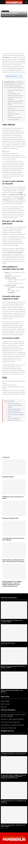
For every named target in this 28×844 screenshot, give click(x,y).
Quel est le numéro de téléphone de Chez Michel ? (13, 387)
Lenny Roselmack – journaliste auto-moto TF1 (12, 725)
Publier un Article (5, 704)
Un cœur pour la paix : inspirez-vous (10, 722)
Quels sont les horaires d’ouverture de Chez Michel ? (13, 382)
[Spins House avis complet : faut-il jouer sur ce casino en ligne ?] (14, 815)
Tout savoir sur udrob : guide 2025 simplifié (12, 719)
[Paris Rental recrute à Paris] (14, 633)
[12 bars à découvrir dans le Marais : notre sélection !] (14, 680)
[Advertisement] (14, 37)
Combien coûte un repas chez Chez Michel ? (13, 392)
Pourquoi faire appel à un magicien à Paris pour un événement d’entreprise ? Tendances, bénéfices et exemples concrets (13, 776)
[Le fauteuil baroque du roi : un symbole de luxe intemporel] (14, 790)
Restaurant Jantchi (8, 476)
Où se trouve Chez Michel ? (9, 385)
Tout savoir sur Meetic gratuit (8, 728)
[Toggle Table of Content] (19, 76)
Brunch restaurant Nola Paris (15, 412)
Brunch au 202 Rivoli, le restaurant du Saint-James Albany (15, 405)
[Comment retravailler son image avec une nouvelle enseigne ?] (14, 610)
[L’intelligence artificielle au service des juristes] (14, 743)
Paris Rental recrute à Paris (8, 643)
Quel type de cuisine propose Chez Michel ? (13, 390)
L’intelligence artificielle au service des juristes (13, 753)
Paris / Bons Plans (5, 11)
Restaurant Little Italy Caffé (10, 518)
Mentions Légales (5, 701)
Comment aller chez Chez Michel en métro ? (13, 394)
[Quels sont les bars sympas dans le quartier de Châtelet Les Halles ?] (14, 656)
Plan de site (4, 707)
